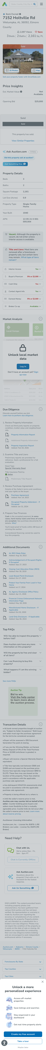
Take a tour (23, 1041)
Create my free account (23, 1034)
